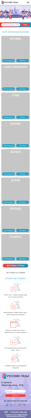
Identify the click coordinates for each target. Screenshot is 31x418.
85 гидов (22, 202)
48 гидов (22, 230)
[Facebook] (7, 405)
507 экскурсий (8, 117)
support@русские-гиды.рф (16, 401)
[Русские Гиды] (9, 2)
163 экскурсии (8, 230)
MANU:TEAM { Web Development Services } (17, 415)
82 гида (22, 174)
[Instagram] (24, 405)
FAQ (21, 385)
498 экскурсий (8, 145)
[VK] (20, 405)
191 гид (22, 117)
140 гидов (22, 145)
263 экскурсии (8, 202)
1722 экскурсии (8, 60)
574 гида (22, 89)
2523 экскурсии (8, 89)
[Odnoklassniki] (15, 405)
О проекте (6, 382)
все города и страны (15, 265)
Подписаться (15, 395)
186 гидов (22, 259)
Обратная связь (9, 385)
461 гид (22, 60)
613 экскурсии (8, 259)
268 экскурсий (8, 174)
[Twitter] (11, 405)
